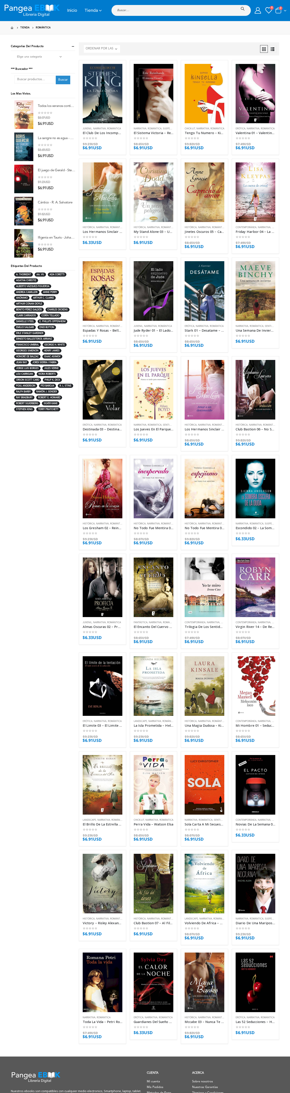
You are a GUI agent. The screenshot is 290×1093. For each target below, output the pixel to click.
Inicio (72, 10)
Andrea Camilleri (27, 292)
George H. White (54, 345)
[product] (102, 93)
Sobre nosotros (202, 1081)
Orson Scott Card (27, 380)
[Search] (243, 9)
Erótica (240, 129)
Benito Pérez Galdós (29, 310)
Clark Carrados (26, 315)
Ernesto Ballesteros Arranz (34, 339)
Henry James (52, 351)
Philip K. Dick (52, 380)
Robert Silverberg (27, 403)
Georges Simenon (27, 351)
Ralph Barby (23, 392)
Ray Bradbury (24, 397)
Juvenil (87, 129)
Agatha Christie (26, 280)
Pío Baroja (47, 386)
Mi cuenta (153, 1081)
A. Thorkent (23, 274)
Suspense (168, 129)
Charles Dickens (57, 310)
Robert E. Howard (49, 397)
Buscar (63, 79)
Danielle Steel (25, 321)
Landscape (140, 721)
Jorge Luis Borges (27, 368)
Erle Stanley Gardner (29, 333)
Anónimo (22, 298)
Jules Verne (51, 368)
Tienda (91, 10)
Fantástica (140, 622)
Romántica (114, 129)
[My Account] (258, 10)
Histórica (89, 227)
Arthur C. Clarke (43, 298)
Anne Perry (50, 292)
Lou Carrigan (24, 374)
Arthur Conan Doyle (29, 304)
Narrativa (99, 129)
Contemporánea (246, 227)
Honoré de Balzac (27, 356)
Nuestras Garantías (205, 1087)
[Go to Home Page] (12, 28)
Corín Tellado (50, 315)
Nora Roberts (47, 374)
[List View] (272, 49)
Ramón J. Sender (46, 392)
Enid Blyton (46, 327)
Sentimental (272, 326)
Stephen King (24, 409)
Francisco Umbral (27, 345)
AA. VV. (40, 274)
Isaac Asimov (52, 356)
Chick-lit (190, 129)
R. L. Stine (65, 386)
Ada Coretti (57, 274)
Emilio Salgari (25, 327)
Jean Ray (21, 362)
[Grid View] (264, 49)
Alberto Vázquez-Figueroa (32, 286)
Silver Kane (51, 403)
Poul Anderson (25, 386)
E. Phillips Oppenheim (52, 321)
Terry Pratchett (48, 409)
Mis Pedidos (155, 1087)
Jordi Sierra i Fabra (44, 362)
